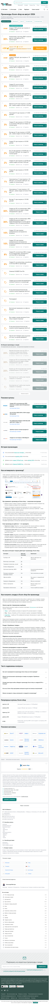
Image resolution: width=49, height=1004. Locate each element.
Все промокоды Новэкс (15, 408)
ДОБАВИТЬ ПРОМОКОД (9, 799)
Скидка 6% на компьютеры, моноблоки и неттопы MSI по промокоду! (20, 262)
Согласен (35, 1002)
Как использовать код (12, 994)
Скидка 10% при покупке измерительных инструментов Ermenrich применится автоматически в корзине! (20, 243)
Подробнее (26, 31)
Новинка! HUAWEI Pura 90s (16, 271)
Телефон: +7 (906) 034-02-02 (14, 983)
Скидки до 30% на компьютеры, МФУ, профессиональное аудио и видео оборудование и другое (19, 210)
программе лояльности (21, 48)
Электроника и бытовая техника (13, 759)
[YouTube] (7, 991)
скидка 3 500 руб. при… (18, 460)
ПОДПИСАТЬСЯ (41, 966)
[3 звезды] (24, 769)
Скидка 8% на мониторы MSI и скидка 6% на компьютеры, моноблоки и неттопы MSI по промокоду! (20, 253)
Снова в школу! (35, 9)
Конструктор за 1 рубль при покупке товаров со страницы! (19, 377)
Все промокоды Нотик (14, 415)
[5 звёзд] (27, 769)
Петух (38, 5)
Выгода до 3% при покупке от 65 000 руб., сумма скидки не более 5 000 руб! (20, 133)
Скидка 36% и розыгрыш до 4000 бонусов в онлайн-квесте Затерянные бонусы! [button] (20, 405)
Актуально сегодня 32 (6, 21)
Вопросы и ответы (23, 994)
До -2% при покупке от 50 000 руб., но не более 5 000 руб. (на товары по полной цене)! (20, 152)
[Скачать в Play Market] (12, 986)
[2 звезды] (23, 769)
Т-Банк (6, 610)
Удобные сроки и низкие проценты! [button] (19, 429)
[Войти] (47, 9)
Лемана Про (32, 5)
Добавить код (14, 998)
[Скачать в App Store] (4, 986)
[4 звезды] (25, 769)
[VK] (2, 991)
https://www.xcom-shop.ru (9, 816)
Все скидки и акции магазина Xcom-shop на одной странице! (19, 318)
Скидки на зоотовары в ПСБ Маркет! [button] (19, 437)
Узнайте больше (24, 796)
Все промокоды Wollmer (15, 424)
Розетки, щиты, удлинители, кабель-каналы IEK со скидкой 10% (19, 66)
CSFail (46, 7)
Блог (21, 9)
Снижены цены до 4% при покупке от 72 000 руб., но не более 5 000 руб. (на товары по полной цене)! (20, 95)
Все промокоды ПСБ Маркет (16, 439)
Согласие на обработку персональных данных (27, 996)
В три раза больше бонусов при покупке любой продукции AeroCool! (19, 327)
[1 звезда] (22, 769)
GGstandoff (20, 5)
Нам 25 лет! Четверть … (19, 452)
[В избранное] (2, 25)
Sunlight (26, 5)
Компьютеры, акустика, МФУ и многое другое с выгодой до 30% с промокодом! (20, 38)
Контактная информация (24, 998)
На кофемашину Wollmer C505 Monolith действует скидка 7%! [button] (20, 421)
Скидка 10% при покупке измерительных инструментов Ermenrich (18, 232)
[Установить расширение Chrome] (20, 986)
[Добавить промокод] (44, 9)
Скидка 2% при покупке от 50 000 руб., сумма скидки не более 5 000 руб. (20, 161)
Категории (13, 9)
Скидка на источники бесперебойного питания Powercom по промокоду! (20, 281)
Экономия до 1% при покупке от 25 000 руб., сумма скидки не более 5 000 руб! (20, 191)
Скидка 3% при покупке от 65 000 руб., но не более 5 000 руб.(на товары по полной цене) (20, 123)
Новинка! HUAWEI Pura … (18, 464)
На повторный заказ (38, 21)
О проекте (3, 994)
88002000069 (7, 813)
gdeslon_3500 (19, 456)
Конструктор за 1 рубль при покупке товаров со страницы (19, 385)
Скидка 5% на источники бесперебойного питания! (16, 85)
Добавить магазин (5, 998)
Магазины (4, 9)
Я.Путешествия (44, 5)
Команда (33, 998)
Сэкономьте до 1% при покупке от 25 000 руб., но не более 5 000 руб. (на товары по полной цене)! (19, 180)
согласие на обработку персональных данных (14, 971)
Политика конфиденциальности (8, 996)
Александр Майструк (11, 884)
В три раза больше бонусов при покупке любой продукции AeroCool (19, 290)
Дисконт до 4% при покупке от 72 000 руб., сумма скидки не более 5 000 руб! (20, 104)
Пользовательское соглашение (35, 994)
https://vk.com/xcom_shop (9, 817)
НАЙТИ (44, 2)
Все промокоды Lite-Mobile (15, 431)
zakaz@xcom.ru (7, 814)
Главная (2, 759)
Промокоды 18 (15, 21)
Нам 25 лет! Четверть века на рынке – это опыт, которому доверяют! (20, 336)
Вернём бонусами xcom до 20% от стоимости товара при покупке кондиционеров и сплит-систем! (19, 352)
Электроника (33, 607)
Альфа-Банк (7, 615)
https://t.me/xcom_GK (8, 819)
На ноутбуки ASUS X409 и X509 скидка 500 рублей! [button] (20, 413)
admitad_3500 (31, 460)
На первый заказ (29, 21)
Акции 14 (22, 21)
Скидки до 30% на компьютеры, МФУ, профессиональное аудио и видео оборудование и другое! (19, 361)
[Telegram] (4, 991)
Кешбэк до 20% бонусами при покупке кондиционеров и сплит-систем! (20, 369)
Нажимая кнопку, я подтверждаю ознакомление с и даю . (24, 971)
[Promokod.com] (6, 4)
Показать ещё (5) (24, 393)
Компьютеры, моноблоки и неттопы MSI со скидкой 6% (19, 75)
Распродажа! (13, 299)
